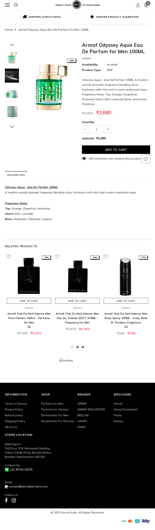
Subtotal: (88, 138)
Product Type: (91, 70)
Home (9, 29)
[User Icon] (138, 5)
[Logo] (77, 4)
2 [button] (77, 347)
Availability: (90, 64)
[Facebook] (6, 500)
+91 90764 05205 (21, 469)
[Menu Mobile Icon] (7, 5)
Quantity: (88, 122)
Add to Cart (29, 300)
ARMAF (86, 58)
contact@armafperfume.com (28, 486)
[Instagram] (14, 500)
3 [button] (83, 347)
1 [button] (72, 347)
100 (90, 158)
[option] (41, 17)
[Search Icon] (16, 5)
